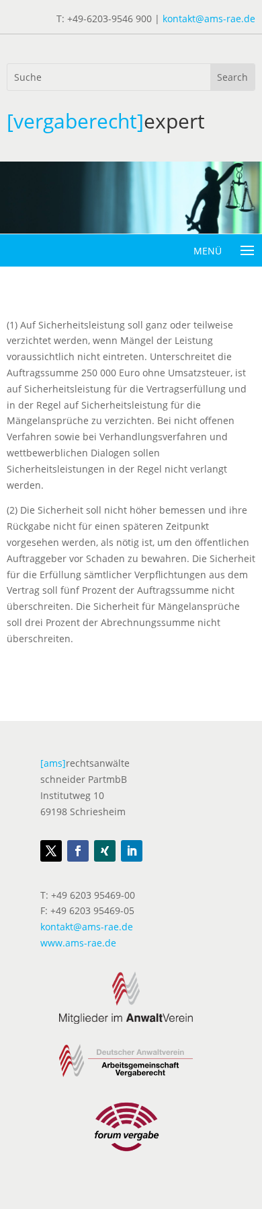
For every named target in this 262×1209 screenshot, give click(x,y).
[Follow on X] (51, 851)
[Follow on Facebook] (78, 851)
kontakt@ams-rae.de (209, 18)
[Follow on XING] (105, 851)
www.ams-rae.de (78, 942)
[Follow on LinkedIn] (131, 851)
